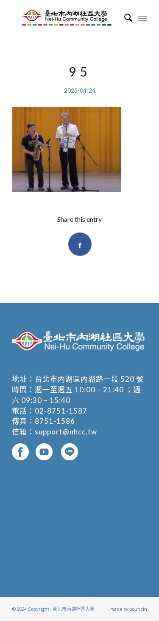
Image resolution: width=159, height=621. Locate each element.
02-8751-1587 (61, 410)
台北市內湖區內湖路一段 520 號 (89, 378)
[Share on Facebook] (80, 244)
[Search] (124, 17)
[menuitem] (124, 17)
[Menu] (142, 17)
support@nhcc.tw (66, 431)
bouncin (138, 609)
